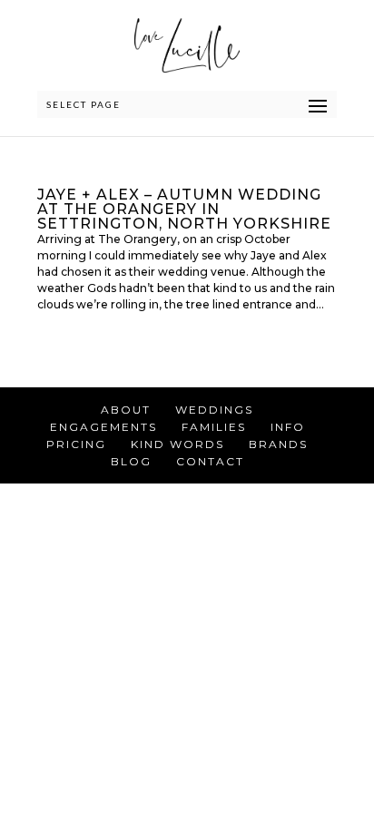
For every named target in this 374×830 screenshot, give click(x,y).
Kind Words (177, 444)
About (126, 409)
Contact (210, 461)
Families (214, 427)
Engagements (103, 427)
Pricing (76, 444)
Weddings (214, 409)
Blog (131, 461)
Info (288, 427)
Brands (278, 444)
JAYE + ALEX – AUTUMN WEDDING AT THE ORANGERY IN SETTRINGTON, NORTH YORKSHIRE (184, 209)
